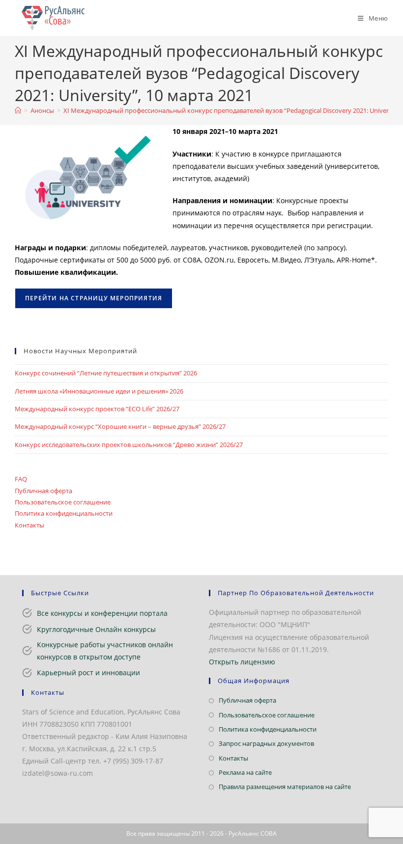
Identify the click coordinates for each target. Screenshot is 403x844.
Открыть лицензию (242, 661)
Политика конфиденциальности (64, 513)
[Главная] (18, 110)
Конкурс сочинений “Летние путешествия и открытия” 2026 (106, 373)
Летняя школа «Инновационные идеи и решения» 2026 (99, 391)
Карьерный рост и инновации (88, 672)
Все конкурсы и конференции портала (102, 613)
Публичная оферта (43, 490)
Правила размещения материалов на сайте (285, 786)
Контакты (29, 525)
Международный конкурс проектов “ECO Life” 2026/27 (97, 408)
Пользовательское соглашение (63, 502)
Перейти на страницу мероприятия (93, 298)
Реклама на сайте (245, 772)
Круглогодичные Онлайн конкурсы (96, 629)
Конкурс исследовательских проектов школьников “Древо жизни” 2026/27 (129, 444)
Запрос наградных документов (266, 743)
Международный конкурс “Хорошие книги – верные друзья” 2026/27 (120, 426)
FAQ (21, 479)
